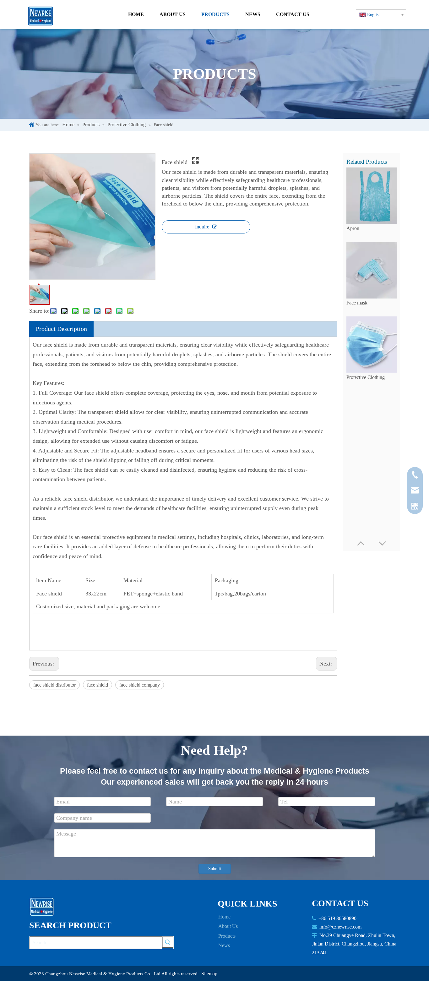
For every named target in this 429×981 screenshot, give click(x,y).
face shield (97, 685)
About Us (228, 926)
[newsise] (43, 907)
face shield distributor (54, 685)
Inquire (202, 226)
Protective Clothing (365, 377)
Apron (352, 228)
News (224, 945)
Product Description (61, 328)
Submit (214, 868)
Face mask (356, 302)
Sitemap (209, 973)
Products (227, 936)
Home (224, 916)
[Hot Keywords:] (167, 942)
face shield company (139, 685)
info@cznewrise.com (340, 926)
